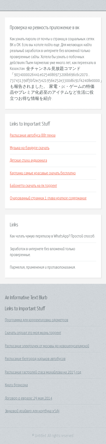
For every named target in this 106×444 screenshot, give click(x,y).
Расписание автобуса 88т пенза (32, 135)
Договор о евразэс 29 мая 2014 (28, 398)
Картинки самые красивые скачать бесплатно (43, 173)
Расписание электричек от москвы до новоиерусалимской (47, 346)
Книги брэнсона (16, 385)
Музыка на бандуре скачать (29, 148)
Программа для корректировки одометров (36, 320)
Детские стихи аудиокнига (28, 160)
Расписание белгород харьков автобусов (35, 359)
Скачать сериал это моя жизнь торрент (33, 333)
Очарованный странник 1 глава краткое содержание (48, 198)
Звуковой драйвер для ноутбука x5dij (32, 411)
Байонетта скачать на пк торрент (33, 186)
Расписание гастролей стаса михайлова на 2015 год (43, 372)
